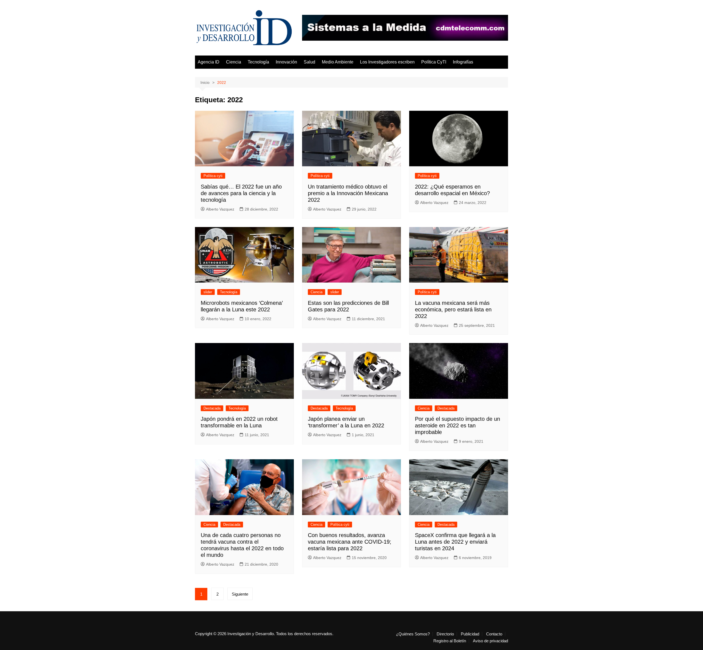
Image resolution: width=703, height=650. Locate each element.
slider (207, 292)
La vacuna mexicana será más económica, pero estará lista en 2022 (453, 309)
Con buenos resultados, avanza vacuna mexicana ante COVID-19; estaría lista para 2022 (349, 541)
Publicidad (470, 634)
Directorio (445, 634)
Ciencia (233, 62)
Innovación (286, 62)
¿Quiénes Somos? (413, 634)
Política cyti (212, 176)
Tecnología (258, 62)
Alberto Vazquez (220, 209)
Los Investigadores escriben (387, 62)
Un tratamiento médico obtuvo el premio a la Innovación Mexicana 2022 (348, 193)
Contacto (494, 634)
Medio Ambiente (337, 62)
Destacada (212, 408)
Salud (309, 62)
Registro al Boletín (449, 641)
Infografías (463, 62)
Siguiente (240, 594)
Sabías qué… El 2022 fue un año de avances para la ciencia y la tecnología (241, 193)
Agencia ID (208, 62)
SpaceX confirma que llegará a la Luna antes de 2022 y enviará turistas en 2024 (455, 541)
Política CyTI (433, 62)
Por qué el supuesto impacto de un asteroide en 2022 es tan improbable (457, 425)
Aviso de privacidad (490, 641)
